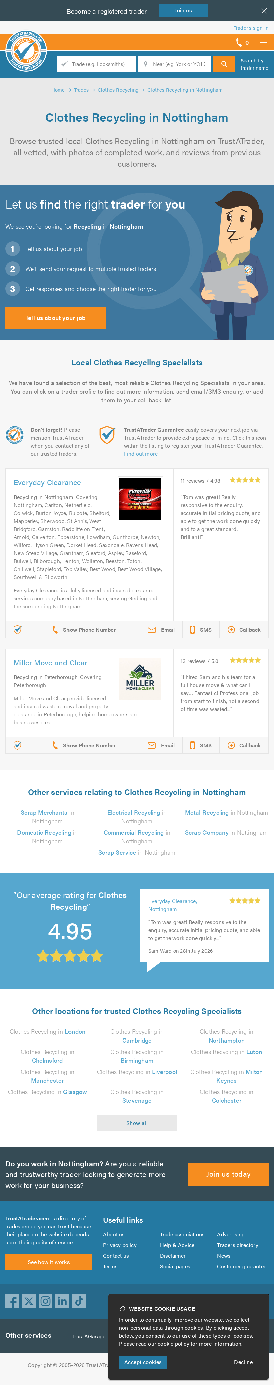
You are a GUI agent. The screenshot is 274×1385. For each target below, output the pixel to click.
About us (114, 1234)
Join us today (228, 1173)
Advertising (231, 1234)
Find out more (141, 453)
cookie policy (173, 1343)
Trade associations (182, 1234)
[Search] (224, 64)
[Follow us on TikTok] (79, 1301)
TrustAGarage (88, 1336)
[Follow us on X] (29, 1301)
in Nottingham (47, 816)
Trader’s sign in (251, 27)
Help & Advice (177, 1245)
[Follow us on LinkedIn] (62, 1301)
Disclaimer (173, 1255)
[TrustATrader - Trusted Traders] (26, 40)
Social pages (175, 1266)
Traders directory (237, 1245)
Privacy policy (120, 1245)
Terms (110, 1266)
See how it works (49, 1262)
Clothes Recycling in (47, 1031)
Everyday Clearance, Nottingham (172, 905)
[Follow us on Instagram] (46, 1301)
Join (183, 10)
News (224, 1255)
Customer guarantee (241, 1266)
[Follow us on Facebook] (12, 1301)
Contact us (116, 1255)
